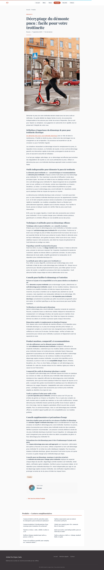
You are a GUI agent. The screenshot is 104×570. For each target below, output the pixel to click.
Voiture (72, 2)
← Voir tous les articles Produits (35, 498)
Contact (72, 556)
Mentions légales (63, 556)
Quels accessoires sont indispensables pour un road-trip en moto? (67, 530)
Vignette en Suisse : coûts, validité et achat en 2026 (36, 530)
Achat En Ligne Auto (14, 557)
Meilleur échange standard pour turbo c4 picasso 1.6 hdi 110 (34, 536)
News (50, 2)
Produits (57, 2)
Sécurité (64, 2)
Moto (44, 2)
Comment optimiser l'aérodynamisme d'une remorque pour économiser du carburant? (35, 525)
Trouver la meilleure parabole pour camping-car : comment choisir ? (36, 541)
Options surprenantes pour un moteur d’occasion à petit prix (65, 519)
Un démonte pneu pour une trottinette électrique (41, 136)
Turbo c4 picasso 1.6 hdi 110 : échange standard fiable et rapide (67, 536)
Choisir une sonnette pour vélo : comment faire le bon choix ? (66, 525)
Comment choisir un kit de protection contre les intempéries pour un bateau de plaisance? (36, 519)
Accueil (38, 2)
